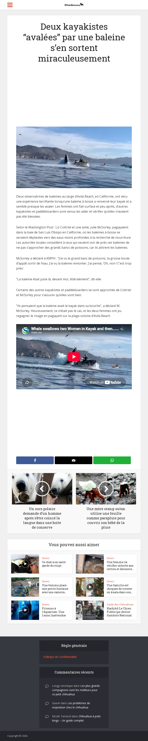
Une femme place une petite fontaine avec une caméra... (55, 588)
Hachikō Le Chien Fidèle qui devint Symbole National (119, 612)
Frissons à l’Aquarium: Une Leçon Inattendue (54, 612)
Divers (46, 558)
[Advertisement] (74, 98)
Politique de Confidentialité (60, 657)
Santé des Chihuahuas (120, 604)
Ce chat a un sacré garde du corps (54, 563)
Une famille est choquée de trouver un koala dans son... (120, 588)
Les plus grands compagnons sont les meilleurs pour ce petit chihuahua (76, 690)
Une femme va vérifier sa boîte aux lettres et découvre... (120, 565)
